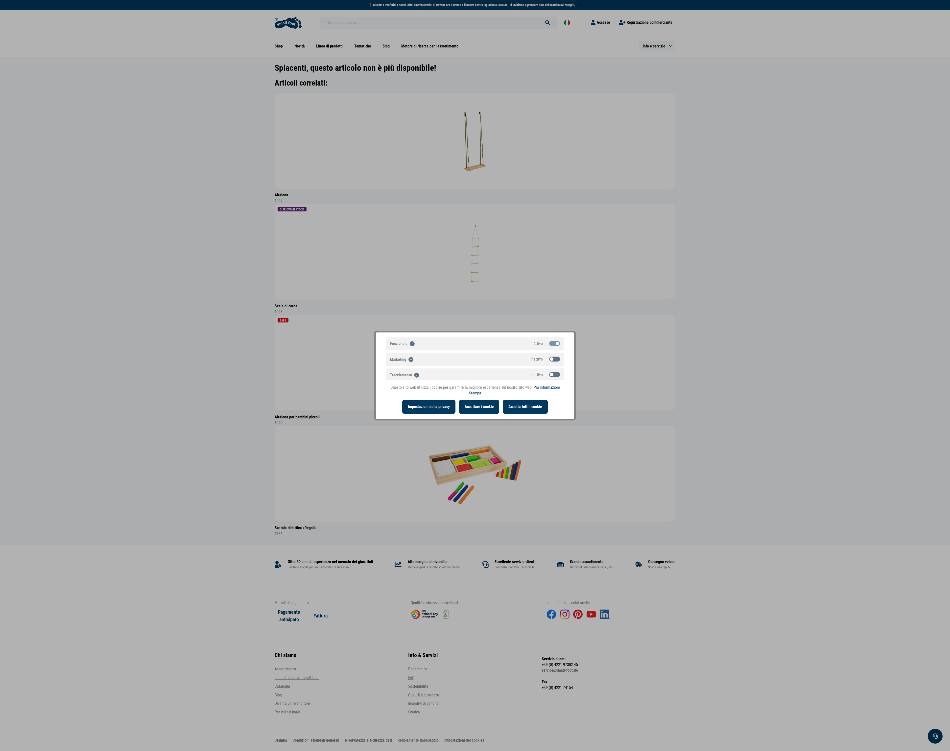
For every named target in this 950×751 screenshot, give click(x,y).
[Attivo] (554, 343)
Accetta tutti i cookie (525, 407)
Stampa (475, 393)
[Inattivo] (554, 359)
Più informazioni (547, 387)
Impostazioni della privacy (429, 407)
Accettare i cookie (479, 407)
